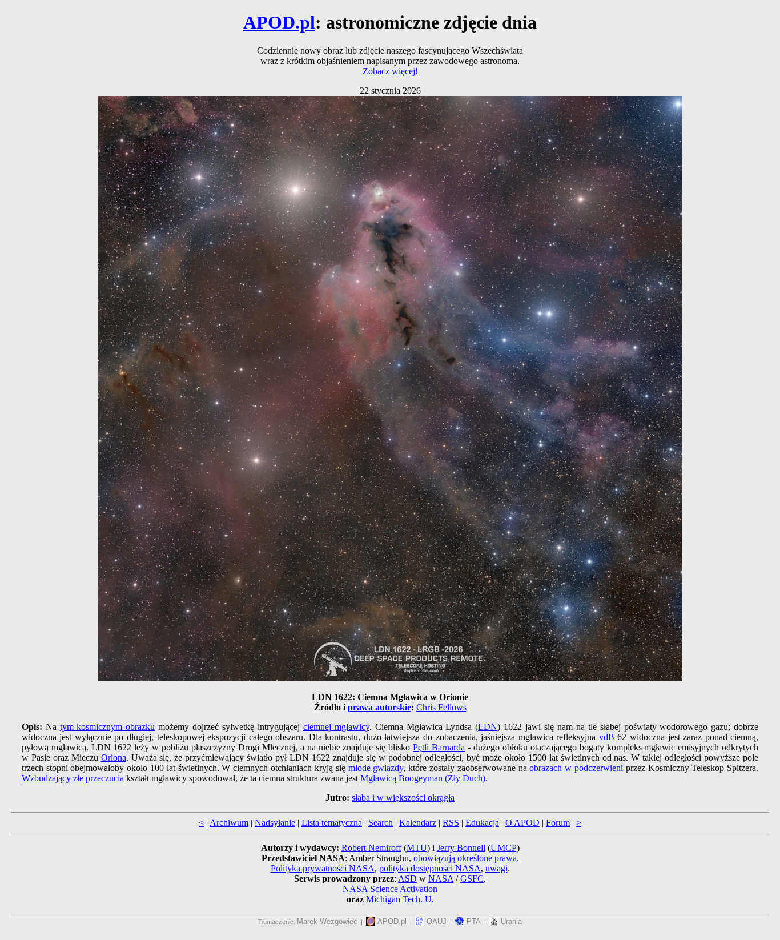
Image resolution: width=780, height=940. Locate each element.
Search (380, 822)
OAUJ (435, 921)
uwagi (496, 868)
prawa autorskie (379, 707)
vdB (606, 737)
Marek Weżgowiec (327, 921)
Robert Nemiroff (371, 848)
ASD (407, 878)
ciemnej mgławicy (336, 727)
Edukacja (482, 822)
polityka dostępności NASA (430, 868)
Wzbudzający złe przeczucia (73, 778)
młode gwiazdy (376, 768)
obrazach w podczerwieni (576, 768)
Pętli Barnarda (439, 747)
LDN (487, 727)
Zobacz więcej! (390, 71)
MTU (417, 848)
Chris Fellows (441, 707)
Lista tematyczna (331, 822)
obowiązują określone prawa (465, 858)
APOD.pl (279, 22)
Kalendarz (417, 822)
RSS (451, 822)
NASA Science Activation (390, 889)
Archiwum (229, 822)
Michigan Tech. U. (400, 899)
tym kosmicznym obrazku (107, 727)
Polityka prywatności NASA (323, 868)
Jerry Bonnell (461, 848)
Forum (558, 822)
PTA (472, 921)
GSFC (472, 878)
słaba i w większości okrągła (403, 797)
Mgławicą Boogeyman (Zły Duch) (422, 778)
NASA (440, 878)
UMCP (503, 848)
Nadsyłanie (275, 822)
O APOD (522, 822)
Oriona (113, 757)
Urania (510, 921)
